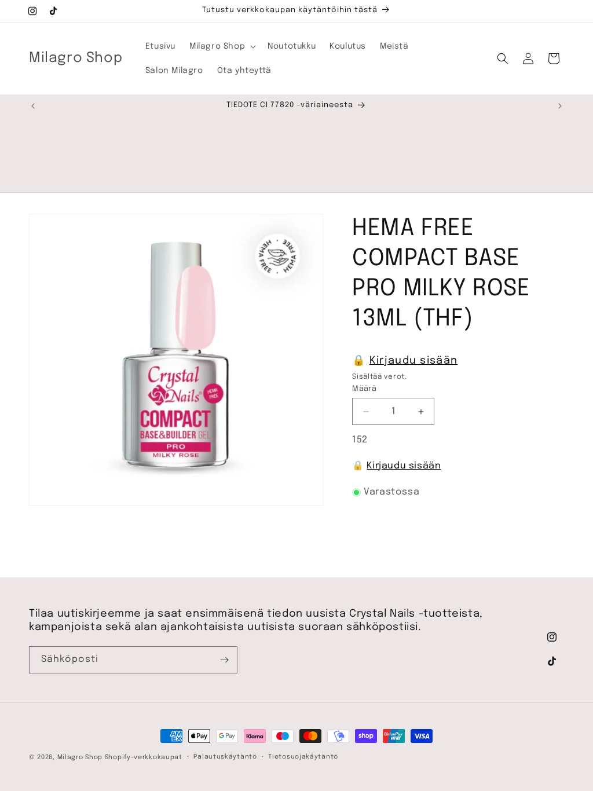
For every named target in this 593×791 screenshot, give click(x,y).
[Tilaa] (224, 659)
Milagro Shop (80, 757)
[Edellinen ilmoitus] (33, 106)
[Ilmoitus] (560, 106)
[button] (221, 46)
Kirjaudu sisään (413, 361)
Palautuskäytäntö (225, 756)
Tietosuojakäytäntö (303, 756)
